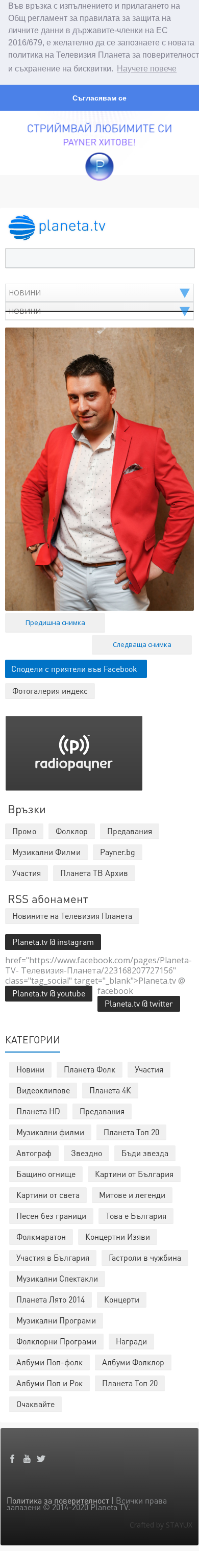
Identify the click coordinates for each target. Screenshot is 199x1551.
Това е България (136, 1215)
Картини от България (134, 1173)
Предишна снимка (55, 622)
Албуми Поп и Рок (49, 1383)
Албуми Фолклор (133, 1362)
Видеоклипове (43, 1090)
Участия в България (52, 1257)
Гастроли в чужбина (145, 1257)
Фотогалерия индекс (50, 690)
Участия (149, 1069)
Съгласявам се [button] (99, 98)
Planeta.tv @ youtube (48, 993)
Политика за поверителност (58, 1500)
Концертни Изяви (117, 1236)
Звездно (86, 1152)
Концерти (121, 1299)
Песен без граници (51, 1215)
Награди (131, 1341)
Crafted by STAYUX (161, 1525)
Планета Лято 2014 (50, 1299)
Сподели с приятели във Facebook (74, 668)
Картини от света (48, 1194)
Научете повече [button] (147, 68)
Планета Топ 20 (131, 1132)
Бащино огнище (46, 1173)
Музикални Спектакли (57, 1278)
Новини (30, 1069)
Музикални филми (50, 1132)
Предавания (102, 1111)
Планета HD (38, 1111)
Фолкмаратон (41, 1236)
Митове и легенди (132, 1194)
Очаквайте (35, 1403)
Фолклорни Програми (56, 1341)
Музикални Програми (56, 1320)
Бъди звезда (144, 1152)
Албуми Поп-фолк (49, 1362)
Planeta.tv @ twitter (139, 1003)
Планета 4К (110, 1090)
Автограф (34, 1152)
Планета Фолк (89, 1069)
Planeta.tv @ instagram (53, 941)
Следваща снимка (142, 644)
